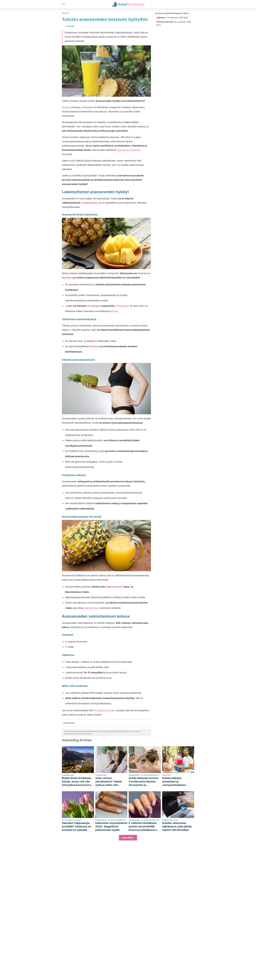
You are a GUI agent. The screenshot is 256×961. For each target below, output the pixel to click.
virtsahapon (94, 305)
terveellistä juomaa (104, 710)
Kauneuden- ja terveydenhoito (144, 775)
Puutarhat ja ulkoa (71, 820)
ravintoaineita (89, 202)
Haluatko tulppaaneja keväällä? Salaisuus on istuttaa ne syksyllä (76, 826)
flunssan (95, 346)
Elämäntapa (68, 775)
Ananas (66, 107)
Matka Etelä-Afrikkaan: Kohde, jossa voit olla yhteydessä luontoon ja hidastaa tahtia (77, 781)
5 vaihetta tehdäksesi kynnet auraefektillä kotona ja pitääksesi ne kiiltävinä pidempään (144, 826)
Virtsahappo (122, 305)
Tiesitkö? (166, 775)
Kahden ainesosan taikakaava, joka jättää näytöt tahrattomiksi (177, 826)
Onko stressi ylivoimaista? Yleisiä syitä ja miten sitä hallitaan (108, 781)
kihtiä (115, 311)
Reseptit (65, 13)
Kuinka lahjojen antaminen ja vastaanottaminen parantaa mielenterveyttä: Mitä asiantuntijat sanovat (176, 781)
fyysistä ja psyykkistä (129, 150)
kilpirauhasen (114, 586)
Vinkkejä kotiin (169, 820)
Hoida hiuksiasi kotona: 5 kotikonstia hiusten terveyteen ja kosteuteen (144, 781)
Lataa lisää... (128, 837)
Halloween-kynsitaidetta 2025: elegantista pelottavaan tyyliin (111, 826)
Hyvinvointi (101, 775)
